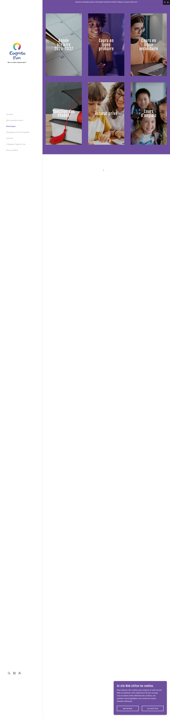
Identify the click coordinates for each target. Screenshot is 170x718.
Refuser (127, 708)
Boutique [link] (11, 126)
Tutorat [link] (9, 138)
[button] (14, 673)
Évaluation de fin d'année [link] (17, 132)
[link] (16, 52)
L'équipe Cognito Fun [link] (16, 144)
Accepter (152, 708)
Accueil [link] (9, 114)
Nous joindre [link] (12, 150)
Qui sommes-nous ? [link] (15, 120)
